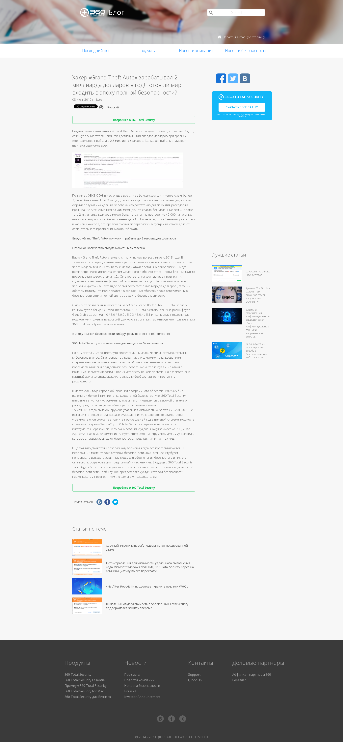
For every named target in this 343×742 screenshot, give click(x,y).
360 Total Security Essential (85, 680)
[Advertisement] (242, 187)
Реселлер (239, 680)
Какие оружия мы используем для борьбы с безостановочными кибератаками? (257, 350)
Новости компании (196, 50)
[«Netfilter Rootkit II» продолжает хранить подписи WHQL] (87, 586)
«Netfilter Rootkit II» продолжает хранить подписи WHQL (147, 586)
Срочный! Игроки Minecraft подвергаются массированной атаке (147, 547)
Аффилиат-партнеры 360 (251, 674)
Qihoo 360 (195, 680)
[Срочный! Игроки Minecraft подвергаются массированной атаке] (87, 547)
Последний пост (97, 50)
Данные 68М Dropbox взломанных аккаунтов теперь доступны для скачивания (258, 295)
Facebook (221, 78)
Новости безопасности (246, 50)
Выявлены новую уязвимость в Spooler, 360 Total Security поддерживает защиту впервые (147, 606)
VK (245, 78)
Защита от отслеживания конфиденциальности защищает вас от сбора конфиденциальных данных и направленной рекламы (258, 323)
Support (194, 674)
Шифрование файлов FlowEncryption (258, 273)
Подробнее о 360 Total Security (134, 120)
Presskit (130, 691)
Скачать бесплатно (242, 107)
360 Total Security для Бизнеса (88, 697)
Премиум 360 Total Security (86, 685)
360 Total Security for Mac (84, 691)
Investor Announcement (142, 697)
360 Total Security (78, 674)
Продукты (147, 50)
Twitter (233, 78)
